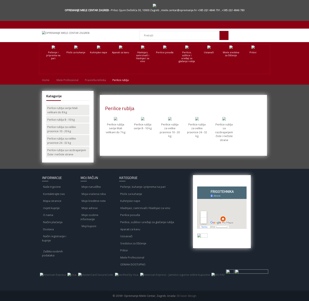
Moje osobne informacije (89, 217)
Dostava (48, 229)
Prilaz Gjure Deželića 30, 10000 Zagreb (135, 10)
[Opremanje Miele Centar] (68, 33)
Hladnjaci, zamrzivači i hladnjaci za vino (142, 57)
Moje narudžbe (91, 187)
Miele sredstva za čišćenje (231, 54)
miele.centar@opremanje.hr (179, 10)
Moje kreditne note (93, 201)
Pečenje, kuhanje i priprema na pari (143, 187)
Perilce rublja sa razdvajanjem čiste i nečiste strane (66, 152)
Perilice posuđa (164, 52)
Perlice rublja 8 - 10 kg (61, 119)
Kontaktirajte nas (53, 194)
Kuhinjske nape (98, 52)
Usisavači (209, 52)
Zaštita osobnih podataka (52, 253)
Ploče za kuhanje (75, 52)
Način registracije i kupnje (54, 238)
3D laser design (186, 296)
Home (45, 80)
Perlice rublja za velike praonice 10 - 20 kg (61, 129)
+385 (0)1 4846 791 (209, 10)
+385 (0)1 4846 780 (233, 10)
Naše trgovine (51, 187)
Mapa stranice (51, 201)
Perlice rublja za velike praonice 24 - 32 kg (61, 141)
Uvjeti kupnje (51, 208)
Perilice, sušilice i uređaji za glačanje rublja (187, 57)
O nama (47, 215)
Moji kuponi (88, 226)
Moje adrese (89, 208)
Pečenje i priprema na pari (53, 55)
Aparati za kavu (120, 52)
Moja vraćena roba (93, 194)
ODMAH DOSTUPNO (132, 264)
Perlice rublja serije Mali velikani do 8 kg (62, 110)
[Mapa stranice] (58, 247)
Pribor (253, 52)
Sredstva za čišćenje (133, 243)
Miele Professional (67, 80)
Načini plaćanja (52, 222)
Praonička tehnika (95, 80)
